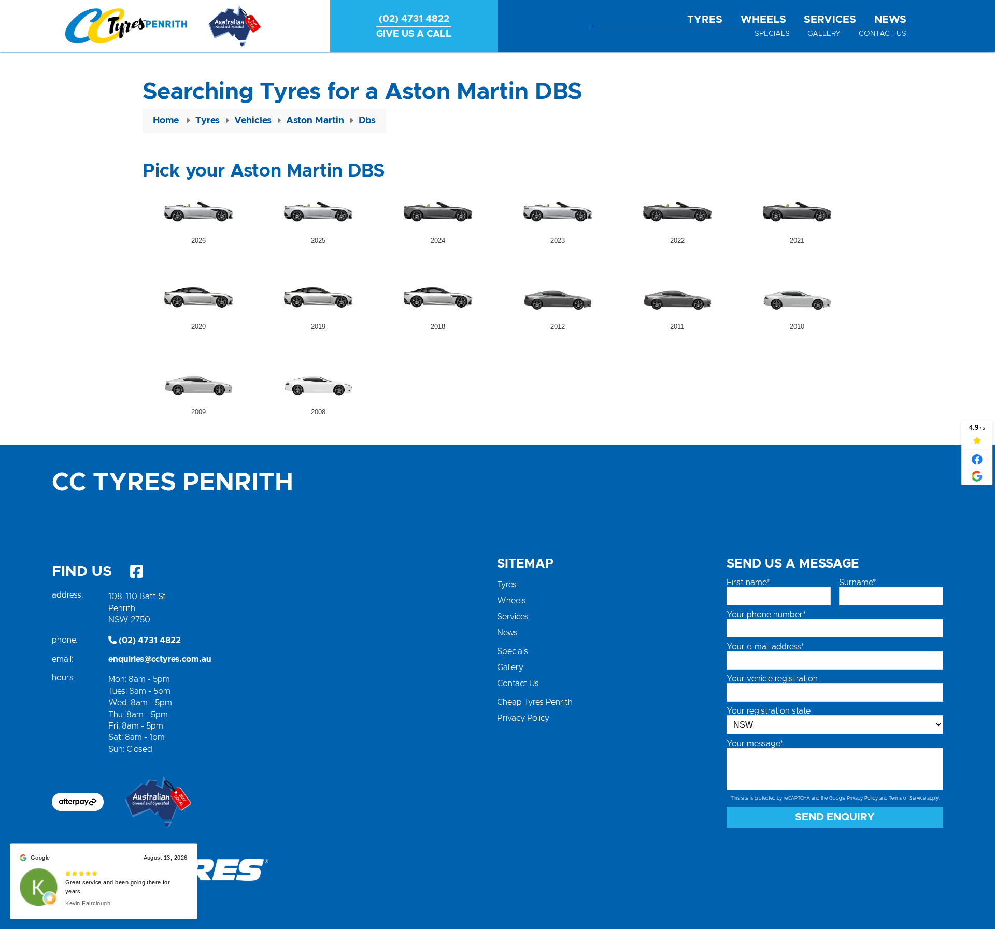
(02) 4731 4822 (149, 640)
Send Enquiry (835, 817)
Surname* (857, 582)
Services (830, 19)
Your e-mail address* (765, 647)
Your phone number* (766, 615)
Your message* (755, 743)
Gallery (824, 33)
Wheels (763, 19)
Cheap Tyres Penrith (535, 702)
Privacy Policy (523, 718)
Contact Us (882, 33)
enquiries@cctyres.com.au (159, 659)
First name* (748, 582)
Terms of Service (907, 798)
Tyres (704, 19)
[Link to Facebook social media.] (136, 571)
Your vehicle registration (772, 679)
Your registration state (769, 711)
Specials (772, 33)
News (890, 19)
